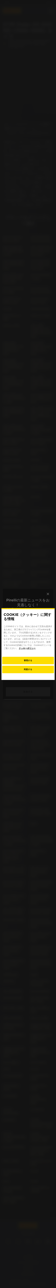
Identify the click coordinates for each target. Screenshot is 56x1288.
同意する (28, 669)
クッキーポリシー (27, 648)
